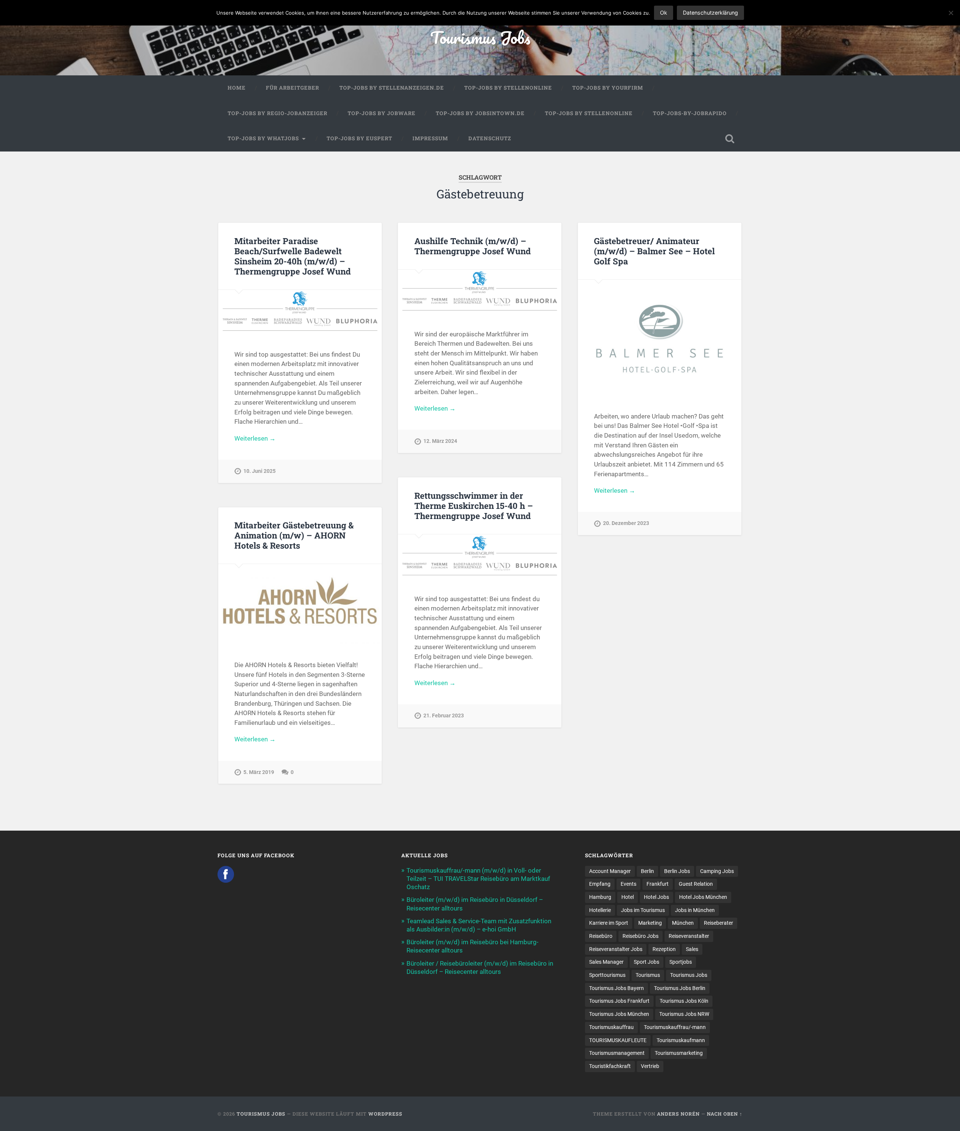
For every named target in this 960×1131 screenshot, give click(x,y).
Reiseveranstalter (689, 936)
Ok (663, 12)
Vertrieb (650, 1066)
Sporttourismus (607, 975)
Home (237, 87)
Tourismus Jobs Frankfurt (619, 1001)
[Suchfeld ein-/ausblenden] (729, 139)
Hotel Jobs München (703, 897)
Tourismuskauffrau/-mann (675, 1027)
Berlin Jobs (677, 871)
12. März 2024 (440, 441)
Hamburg (600, 897)
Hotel (627, 897)
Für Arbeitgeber (292, 87)
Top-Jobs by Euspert (359, 138)
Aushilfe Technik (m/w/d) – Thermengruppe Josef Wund (472, 245)
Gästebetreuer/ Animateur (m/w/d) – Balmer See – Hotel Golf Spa (654, 251)
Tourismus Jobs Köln (684, 1001)
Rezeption (664, 949)
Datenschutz (489, 138)
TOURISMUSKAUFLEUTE (617, 1040)
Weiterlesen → (255, 438)
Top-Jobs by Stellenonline (508, 87)
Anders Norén (678, 1114)
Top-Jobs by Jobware (382, 113)
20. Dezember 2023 (626, 523)
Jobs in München (695, 910)
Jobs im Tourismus (643, 910)
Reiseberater (718, 923)
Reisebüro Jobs (640, 936)
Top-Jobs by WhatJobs (263, 138)
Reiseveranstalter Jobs (615, 949)
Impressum (430, 138)
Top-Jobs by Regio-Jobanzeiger (277, 113)
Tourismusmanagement (617, 1053)
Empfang (599, 884)
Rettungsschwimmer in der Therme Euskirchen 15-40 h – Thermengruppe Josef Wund (473, 505)
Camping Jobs (717, 871)
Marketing (650, 923)
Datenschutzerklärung (710, 12)
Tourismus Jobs (480, 37)
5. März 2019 (258, 772)
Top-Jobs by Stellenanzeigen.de (391, 87)
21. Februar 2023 (443, 715)
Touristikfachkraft (610, 1066)
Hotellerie (600, 910)
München (683, 923)
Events (628, 884)
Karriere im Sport (608, 923)
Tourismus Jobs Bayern (616, 988)
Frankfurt (657, 884)
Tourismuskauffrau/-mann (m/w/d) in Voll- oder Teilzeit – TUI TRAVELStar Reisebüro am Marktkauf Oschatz (478, 879)
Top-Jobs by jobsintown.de (480, 113)
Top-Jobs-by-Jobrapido (690, 113)
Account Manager (610, 871)
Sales (692, 949)
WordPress (385, 1114)
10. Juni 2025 (259, 471)
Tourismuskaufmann (681, 1040)
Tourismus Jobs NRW (684, 1014)
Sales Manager (606, 962)
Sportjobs (680, 962)
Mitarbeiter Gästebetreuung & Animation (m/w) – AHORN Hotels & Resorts (294, 535)
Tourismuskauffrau (611, 1027)
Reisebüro (600, 936)
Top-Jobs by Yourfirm (607, 87)
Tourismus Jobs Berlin (679, 988)
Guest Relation (696, 884)
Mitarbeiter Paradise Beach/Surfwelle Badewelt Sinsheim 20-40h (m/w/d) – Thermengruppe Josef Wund (292, 256)
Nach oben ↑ (724, 1114)
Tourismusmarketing (679, 1053)
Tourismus (648, 975)
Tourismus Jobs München (619, 1014)
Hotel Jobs (656, 897)
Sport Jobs (646, 962)
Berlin (647, 871)
